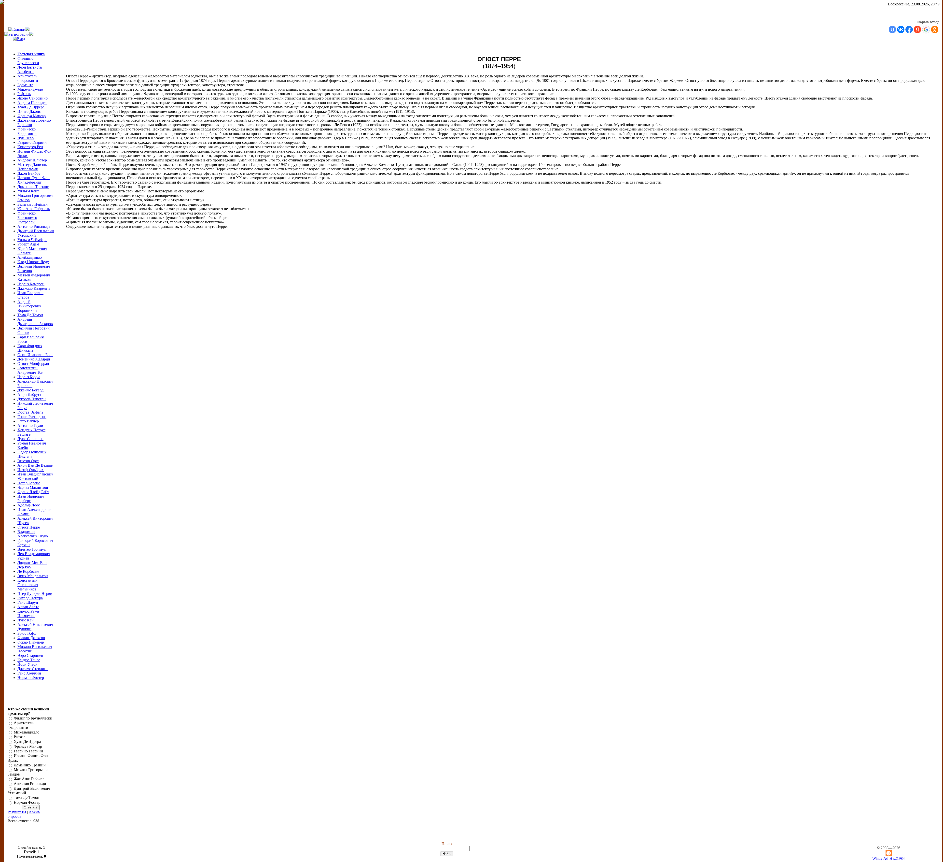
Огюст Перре (28, 527)
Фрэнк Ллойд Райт (33, 492)
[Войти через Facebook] (909, 29)
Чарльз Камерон (30, 284)
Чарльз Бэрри (28, 377)
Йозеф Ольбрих (30, 470)
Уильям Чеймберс (32, 240)
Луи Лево (25, 138)
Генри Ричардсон (31, 417)
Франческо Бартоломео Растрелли (27, 217)
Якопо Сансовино (32, 98)
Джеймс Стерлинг (32, 669)
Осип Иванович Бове (35, 355)
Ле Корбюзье (28, 571)
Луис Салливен (30, 439)
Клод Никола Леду (33, 262)
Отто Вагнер (28, 421)
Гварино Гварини (32, 142)
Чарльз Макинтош (32, 487)
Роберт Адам (28, 244)
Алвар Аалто (28, 607)
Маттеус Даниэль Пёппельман (32, 166)
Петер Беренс (28, 483)
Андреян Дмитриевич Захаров (35, 321)
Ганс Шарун (27, 602)
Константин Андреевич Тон (30, 370)
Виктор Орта (28, 461)
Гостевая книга (31, 54)
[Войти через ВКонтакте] (900, 29)
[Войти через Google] (926, 29)
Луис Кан (25, 620)
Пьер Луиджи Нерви (34, 593)
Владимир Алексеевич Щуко (32, 534)
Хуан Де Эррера (30, 107)
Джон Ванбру (29, 173)
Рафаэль (24, 94)
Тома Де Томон (30, 315)
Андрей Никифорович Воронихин (29, 306)
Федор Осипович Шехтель (31, 454)
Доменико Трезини (33, 187)
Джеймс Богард (30, 390)
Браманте (25, 85)
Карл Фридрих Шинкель (29, 348)
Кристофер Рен (30, 147)
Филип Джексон (31, 638)
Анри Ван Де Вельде (35, 465)
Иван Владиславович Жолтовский (35, 476)
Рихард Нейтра (30, 598)
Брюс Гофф (26, 633)
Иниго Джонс (29, 111)
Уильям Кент (28, 191)
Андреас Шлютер (32, 160)
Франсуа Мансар (31, 116)
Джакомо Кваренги (33, 288)
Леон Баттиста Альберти (29, 69)
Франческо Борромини (27, 131)
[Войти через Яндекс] (917, 29)
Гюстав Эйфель (30, 412)
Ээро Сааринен (30, 655)
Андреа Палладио (32, 103)
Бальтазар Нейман (32, 204)
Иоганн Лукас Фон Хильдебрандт (33, 180)
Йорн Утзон (27, 664)
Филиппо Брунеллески (28, 60)
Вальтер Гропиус (31, 549)
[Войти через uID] (892, 29)
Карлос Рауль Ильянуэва (28, 613)
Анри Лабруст (29, 394)
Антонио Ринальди (33, 226)
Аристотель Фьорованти (27, 78)
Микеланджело (30, 89)
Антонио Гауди (30, 425)
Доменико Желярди (33, 359)
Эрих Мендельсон (32, 576)
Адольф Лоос (28, 505)
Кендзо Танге (28, 660)
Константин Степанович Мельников (27, 584)
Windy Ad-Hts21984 (888, 858)
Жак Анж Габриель (33, 209)
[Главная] (17, 29)
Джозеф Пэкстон (31, 399)
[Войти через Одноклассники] (934, 29)
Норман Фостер (30, 677)
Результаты (17, 812)
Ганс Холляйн (29, 673)
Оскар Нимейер (30, 642)
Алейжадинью (29, 257)
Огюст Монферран (33, 363)
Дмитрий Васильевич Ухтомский (35, 233)
